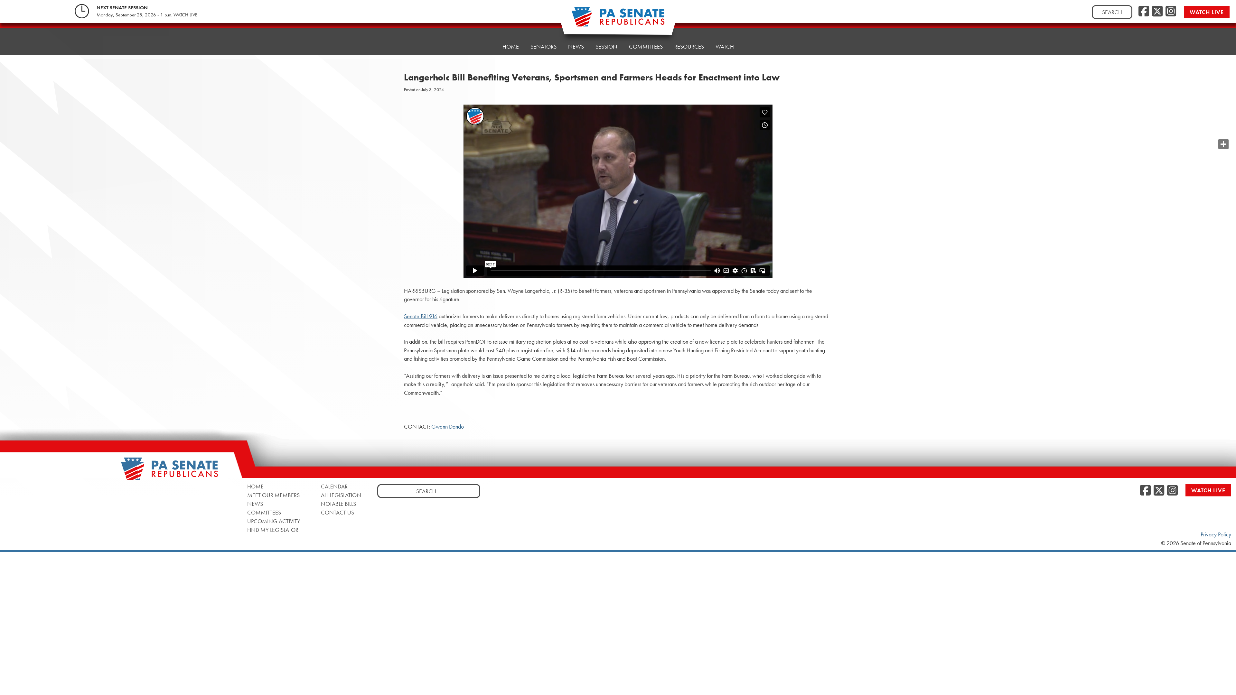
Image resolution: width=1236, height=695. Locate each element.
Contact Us (337, 512)
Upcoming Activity (273, 520)
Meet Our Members (273, 494)
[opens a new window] (1223, 131)
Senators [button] (543, 46)
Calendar (334, 486)
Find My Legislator (272, 529)
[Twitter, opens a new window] (1157, 11)
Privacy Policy (1216, 534)
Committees (646, 46)
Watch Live (1207, 12)
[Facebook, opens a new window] (1143, 11)
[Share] (1223, 144)
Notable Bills (338, 503)
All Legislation (341, 494)
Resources (689, 46)
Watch (725, 46)
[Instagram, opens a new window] (1171, 11)
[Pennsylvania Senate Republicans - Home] (618, 20)
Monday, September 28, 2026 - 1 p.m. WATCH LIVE (147, 15)
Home (510, 46)
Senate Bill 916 (420, 316)
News (576, 46)
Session (606, 46)
